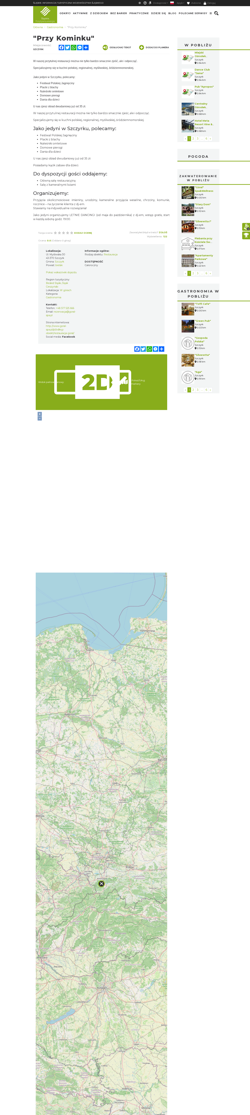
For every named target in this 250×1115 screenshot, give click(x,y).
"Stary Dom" (203, 204)
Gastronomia (53, 297)
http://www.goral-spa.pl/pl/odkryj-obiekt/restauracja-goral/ (60, 329)
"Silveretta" (202, 355)
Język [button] (180, 3)
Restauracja (111, 254)
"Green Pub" (203, 320)
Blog (172, 13)
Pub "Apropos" (204, 86)
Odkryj (65, 13)
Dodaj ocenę (83, 232)
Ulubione (195, 3)
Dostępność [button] (159, 3)
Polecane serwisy (193, 13)
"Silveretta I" (203, 221)
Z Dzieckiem (99, 13)
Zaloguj (211, 3)
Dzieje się (158, 13)
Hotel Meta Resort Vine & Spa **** (203, 124)
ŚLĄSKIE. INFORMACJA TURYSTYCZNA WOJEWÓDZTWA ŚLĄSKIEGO (68, 3)
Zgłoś (163, 232)
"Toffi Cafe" (202, 303)
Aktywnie (80, 13)
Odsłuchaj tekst (120, 47)
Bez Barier (118, 13)
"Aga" (198, 372)
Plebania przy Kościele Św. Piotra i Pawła (203, 242)
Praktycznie (139, 13)
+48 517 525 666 (65, 308)
